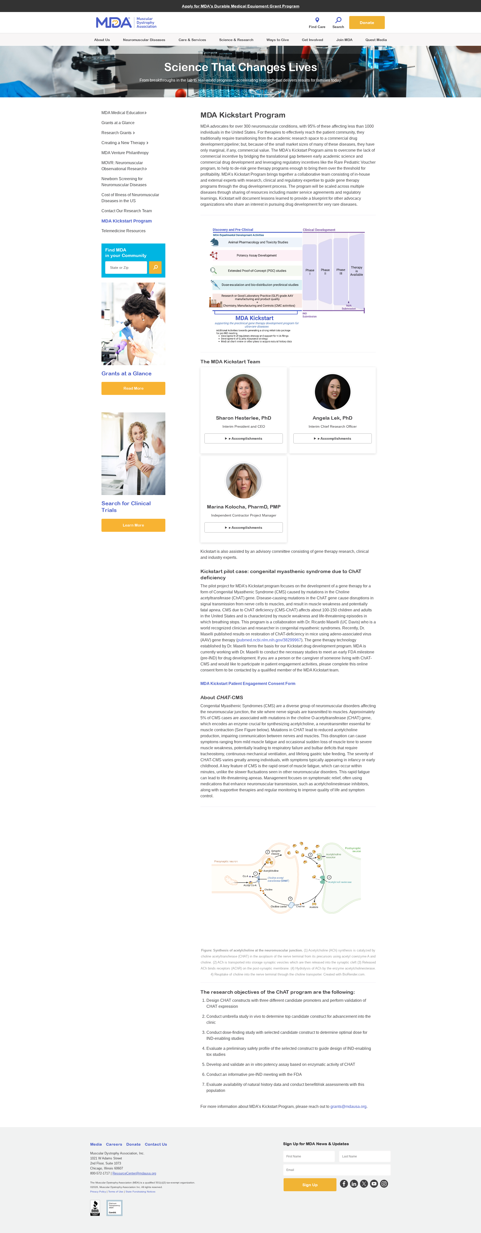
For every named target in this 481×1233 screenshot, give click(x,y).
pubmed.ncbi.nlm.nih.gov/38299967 (269, 640)
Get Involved (312, 40)
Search (338, 27)
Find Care (317, 27)
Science (236, 40)
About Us (102, 40)
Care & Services (192, 40)
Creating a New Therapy (123, 143)
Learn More (133, 525)
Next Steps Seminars (192, 23)
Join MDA (344, 40)
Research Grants (117, 133)
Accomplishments (246, 438)
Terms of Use (115, 1191)
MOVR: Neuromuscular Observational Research (123, 166)
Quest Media (376, 40)
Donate (367, 22)
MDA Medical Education (122, 113)
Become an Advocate (192, 12)
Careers (114, 1144)
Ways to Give (278, 40)
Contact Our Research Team (126, 211)
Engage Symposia (190, 14)
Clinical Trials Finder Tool (195, 16)
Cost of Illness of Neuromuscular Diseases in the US (130, 198)
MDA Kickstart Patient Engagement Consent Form (247, 683)
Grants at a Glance (118, 123)
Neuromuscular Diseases (144, 40)
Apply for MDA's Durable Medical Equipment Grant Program (240, 6)
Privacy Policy (98, 1191)
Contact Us (156, 1144)
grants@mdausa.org (348, 1106)
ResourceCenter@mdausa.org (134, 1173)
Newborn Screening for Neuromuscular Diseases (124, 182)
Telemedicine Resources (123, 231)
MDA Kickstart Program (263, 25)
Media (96, 1144)
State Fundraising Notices (140, 1191)
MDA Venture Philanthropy (265, 16)
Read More (134, 388)
